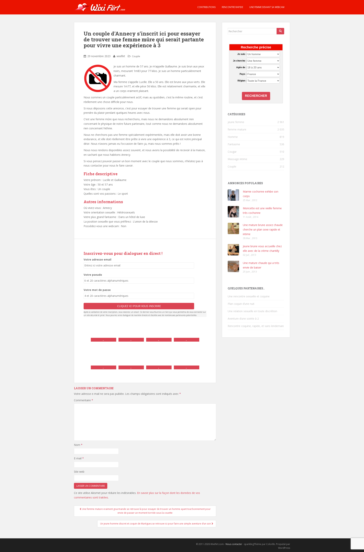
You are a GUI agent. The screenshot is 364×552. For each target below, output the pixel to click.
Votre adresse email (97, 259)
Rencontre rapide (232, 7)
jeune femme (236, 122)
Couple (136, 56)
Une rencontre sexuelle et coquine (249, 296)
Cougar (232, 151)
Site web (79, 471)
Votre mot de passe (97, 290)
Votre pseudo (93, 274)
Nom (78, 445)
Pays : (243, 74)
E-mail (79, 458)
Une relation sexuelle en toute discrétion (252, 311)
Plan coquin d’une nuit (241, 304)
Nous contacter (234, 544)
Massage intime (237, 159)
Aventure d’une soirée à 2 (243, 318)
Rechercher (256, 95)
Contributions (206, 7)
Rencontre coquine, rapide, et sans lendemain (256, 326)
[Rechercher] (280, 31)
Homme (233, 137)
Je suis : (241, 54)
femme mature (237, 129)
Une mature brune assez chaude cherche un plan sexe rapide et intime (263, 229)
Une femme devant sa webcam (266, 7)
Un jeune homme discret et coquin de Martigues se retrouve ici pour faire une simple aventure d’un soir (156, 523)
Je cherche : (239, 60)
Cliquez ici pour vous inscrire (139, 306)
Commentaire (83, 400)
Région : (242, 80)
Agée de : (241, 67)
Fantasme (234, 144)
